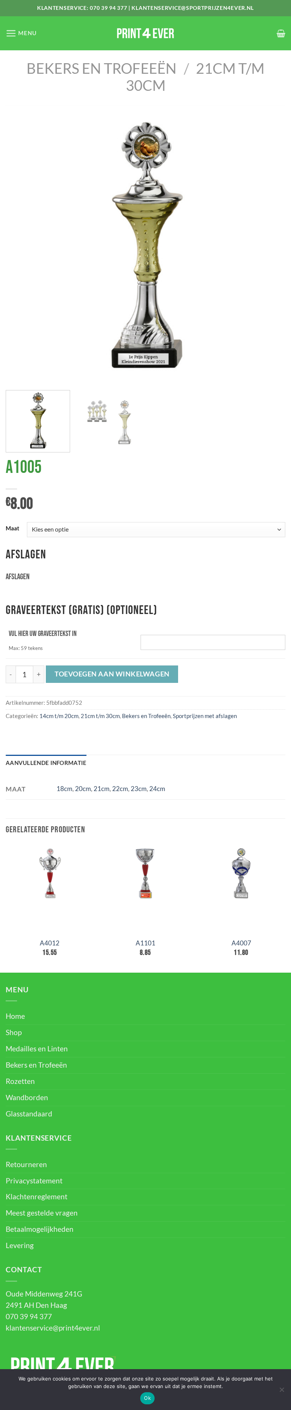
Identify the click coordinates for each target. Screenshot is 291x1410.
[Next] (270, 245)
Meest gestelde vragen (42, 1213)
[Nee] (281, 1392)
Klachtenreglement (36, 1196)
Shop (14, 1032)
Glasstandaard (29, 1114)
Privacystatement (34, 1181)
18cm (64, 789)
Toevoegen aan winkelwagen (112, 674)
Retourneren (26, 1164)
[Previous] (21, 245)
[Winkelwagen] (281, 33)
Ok (147, 1398)
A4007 (241, 943)
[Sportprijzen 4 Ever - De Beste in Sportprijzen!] (145, 33)
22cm (120, 789)
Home (15, 1016)
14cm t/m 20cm (58, 715)
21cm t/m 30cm (100, 715)
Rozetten (20, 1081)
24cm (157, 789)
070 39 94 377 (108, 8)
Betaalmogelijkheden (40, 1229)
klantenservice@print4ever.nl (53, 1328)
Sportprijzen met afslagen (205, 715)
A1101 (145, 943)
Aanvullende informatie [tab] (46, 762)
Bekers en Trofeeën (102, 68)
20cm (83, 789)
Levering (20, 1245)
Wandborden (27, 1097)
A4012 (49, 943)
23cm (139, 789)
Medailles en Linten (37, 1049)
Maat (12, 528)
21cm (102, 789)
